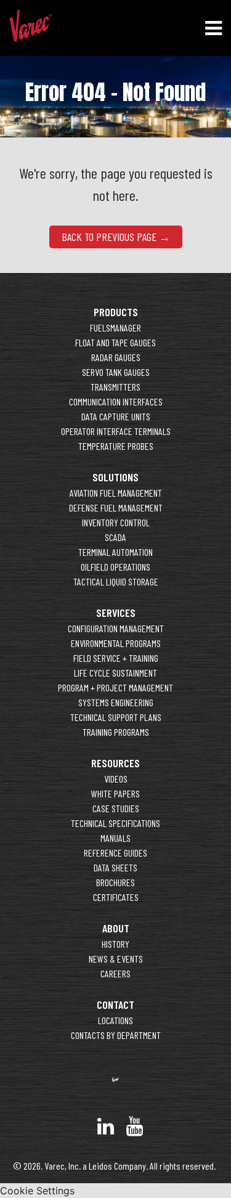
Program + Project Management (115, 687)
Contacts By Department (116, 1035)
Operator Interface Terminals (116, 431)
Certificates (116, 897)
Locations (115, 1020)
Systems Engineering (115, 702)
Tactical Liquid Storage (115, 581)
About (115, 928)
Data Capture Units (115, 416)
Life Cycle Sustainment (115, 672)
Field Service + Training (115, 658)
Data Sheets (115, 867)
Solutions (115, 477)
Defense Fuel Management (116, 507)
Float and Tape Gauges (115, 342)
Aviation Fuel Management (116, 493)
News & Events (116, 958)
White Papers (115, 793)
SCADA (115, 537)
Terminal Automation (115, 552)
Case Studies (115, 808)
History (115, 944)
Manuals (115, 838)
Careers (115, 973)
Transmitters (115, 387)
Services (116, 612)
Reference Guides (115, 852)
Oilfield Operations (115, 567)
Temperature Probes (115, 446)
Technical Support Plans (115, 717)
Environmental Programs (116, 643)
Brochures (115, 882)
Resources (115, 763)
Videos (116, 778)
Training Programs (116, 732)
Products (116, 312)
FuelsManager (115, 327)
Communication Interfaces (116, 401)
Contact (115, 1004)
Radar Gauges (115, 357)
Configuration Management (116, 628)
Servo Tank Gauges (116, 372)
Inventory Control (116, 522)
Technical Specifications (115, 823)
